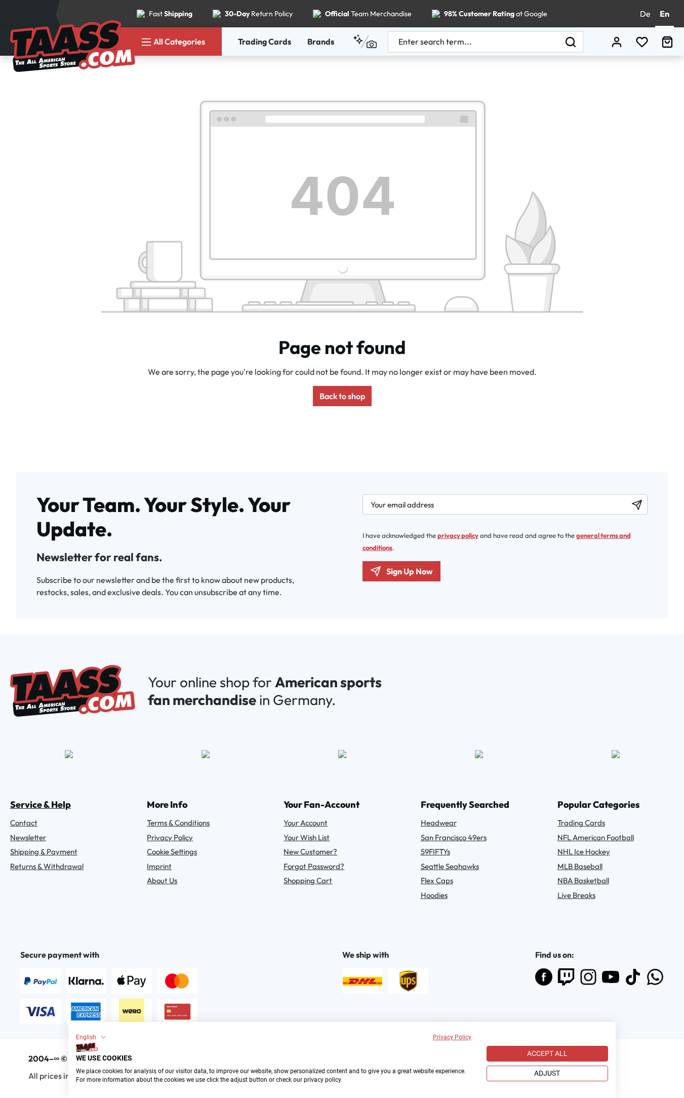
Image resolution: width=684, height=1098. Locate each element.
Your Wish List (307, 837)
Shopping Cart (308, 880)
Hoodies (434, 895)
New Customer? (310, 851)
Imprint (159, 866)
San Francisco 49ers (454, 837)
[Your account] (616, 41)
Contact (23, 823)
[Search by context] (364, 41)
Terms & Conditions (178, 823)
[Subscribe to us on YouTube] (610, 977)
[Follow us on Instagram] (588, 977)
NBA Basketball (583, 880)
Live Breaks (576, 895)
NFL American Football (595, 837)
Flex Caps (437, 880)
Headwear (439, 823)
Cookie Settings (172, 851)
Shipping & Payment (43, 851)
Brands (320, 41)
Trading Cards (264, 41)
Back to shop (342, 396)
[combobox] (473, 42)
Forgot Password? (314, 866)
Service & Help (40, 804)
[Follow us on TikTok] (632, 977)
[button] (91, 1037)
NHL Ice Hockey (583, 851)
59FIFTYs (435, 851)
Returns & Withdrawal (47, 866)
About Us (162, 880)
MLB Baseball (579, 866)
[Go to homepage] (72, 46)
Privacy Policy (452, 1037)
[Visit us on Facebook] (543, 977)
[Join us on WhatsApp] (655, 977)
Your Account (306, 823)
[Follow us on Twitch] (566, 977)
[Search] (571, 42)
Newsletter (28, 837)
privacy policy (457, 535)
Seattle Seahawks (450, 866)
